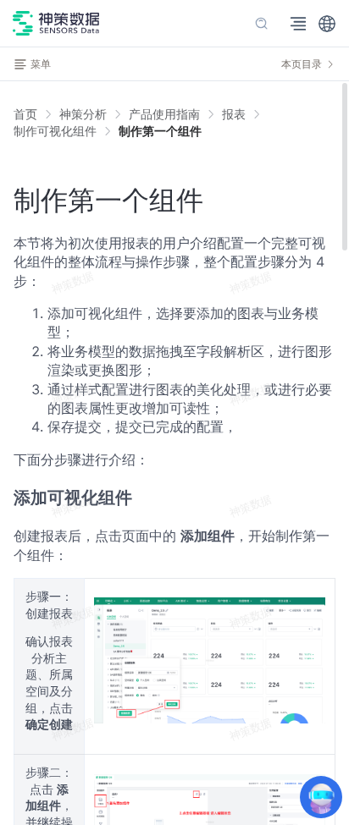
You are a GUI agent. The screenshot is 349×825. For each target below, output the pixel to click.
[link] (83, 114)
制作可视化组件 (55, 131)
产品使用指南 (164, 114)
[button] (327, 23)
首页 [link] (25, 114)
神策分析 (83, 114)
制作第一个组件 (160, 131)
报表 (234, 114)
